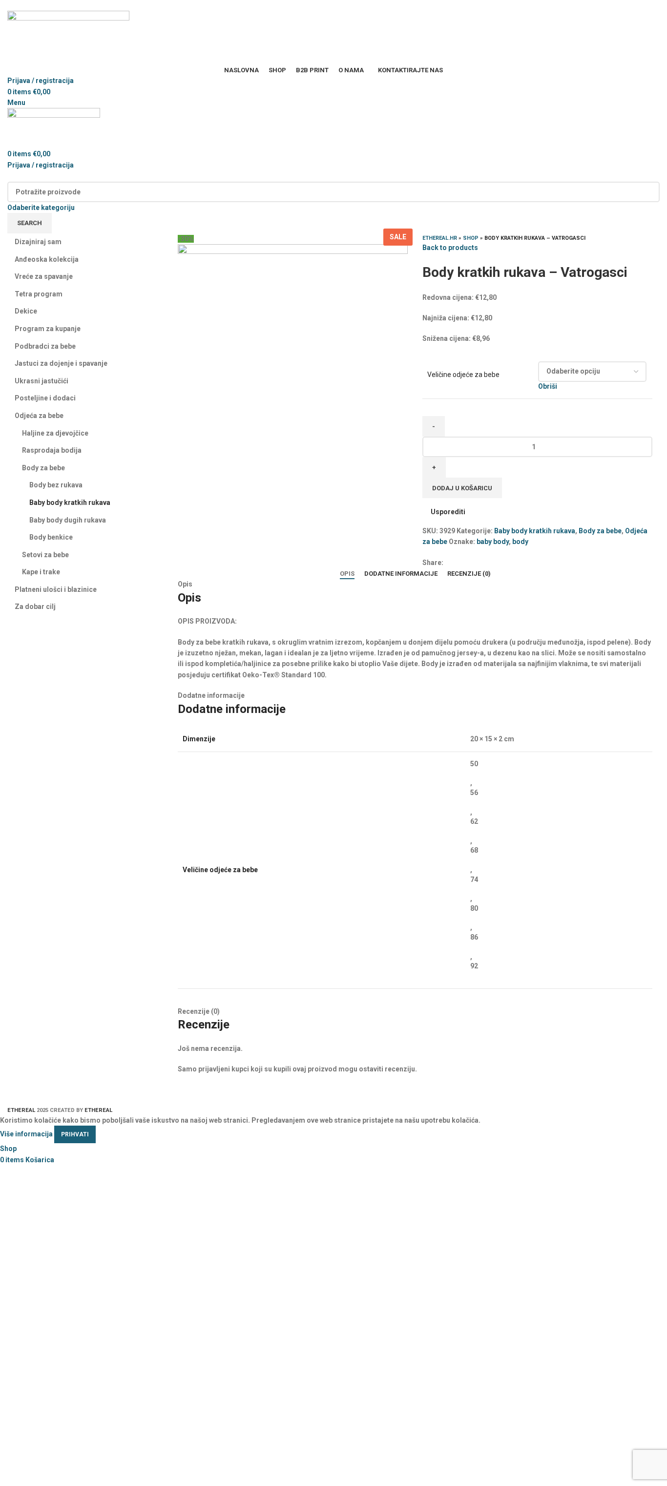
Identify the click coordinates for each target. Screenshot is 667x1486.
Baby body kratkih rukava (534, 531)
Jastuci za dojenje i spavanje (61, 363)
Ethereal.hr (439, 238)
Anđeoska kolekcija (47, 259)
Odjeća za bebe (39, 415)
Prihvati (75, 1134)
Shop (471, 238)
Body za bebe (600, 531)
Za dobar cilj (35, 606)
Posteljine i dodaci (45, 398)
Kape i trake (41, 572)
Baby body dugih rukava (67, 520)
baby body (493, 541)
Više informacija (26, 1134)
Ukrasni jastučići (41, 381)
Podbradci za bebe (45, 346)
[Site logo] (68, 37)
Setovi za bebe (45, 555)
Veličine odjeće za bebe (463, 374)
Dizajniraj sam (38, 242)
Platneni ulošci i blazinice (56, 589)
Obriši (547, 386)
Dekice (26, 311)
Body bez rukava (56, 485)
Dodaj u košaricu (462, 488)
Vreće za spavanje (44, 276)
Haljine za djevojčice (55, 433)
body (520, 541)
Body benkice (51, 537)
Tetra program (39, 294)
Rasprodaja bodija (52, 450)
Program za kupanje (48, 329)
